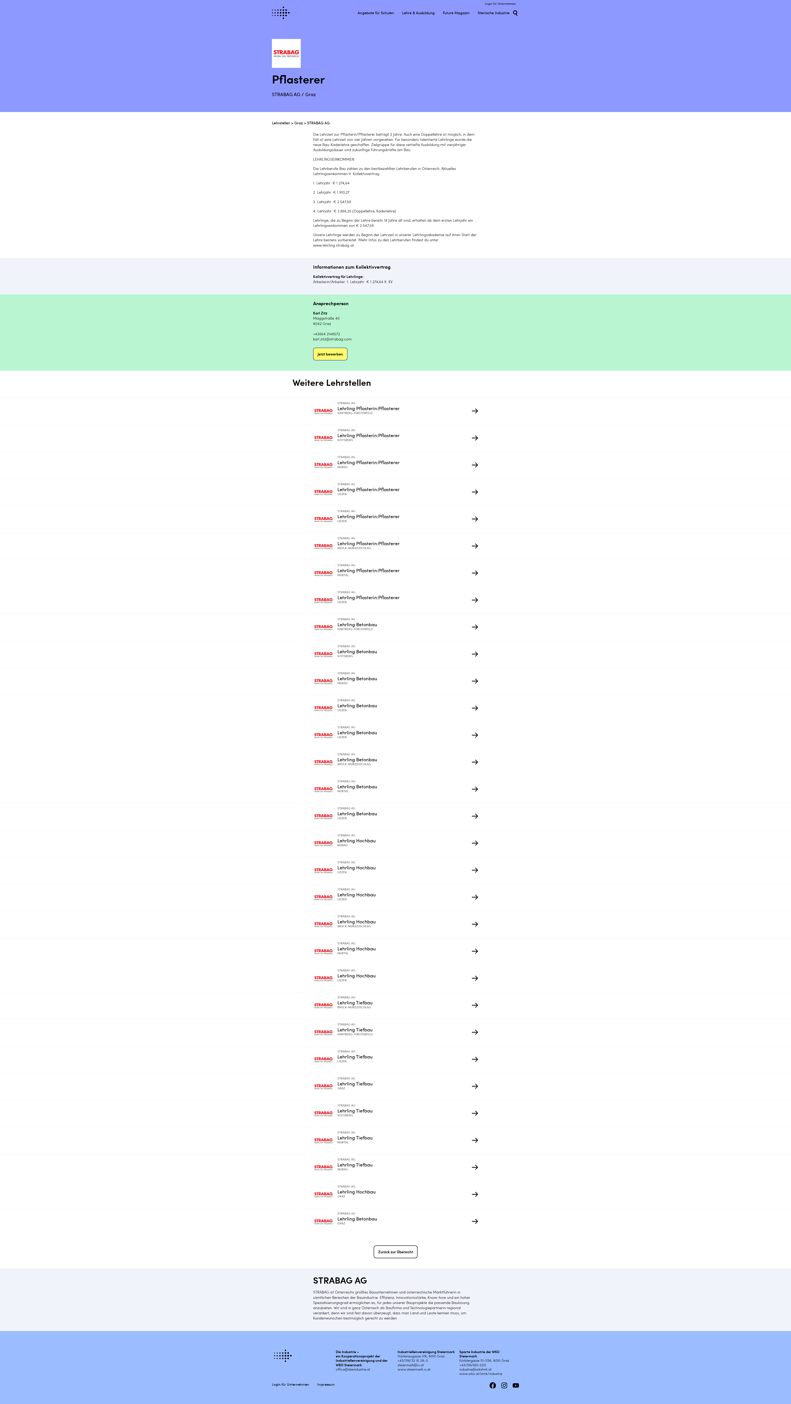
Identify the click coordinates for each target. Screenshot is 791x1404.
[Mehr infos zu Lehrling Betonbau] (325, 627)
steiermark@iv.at (411, 1364)
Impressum (326, 1384)
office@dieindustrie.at (353, 1369)
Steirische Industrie (493, 12)
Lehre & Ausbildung (418, 12)
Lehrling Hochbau (356, 840)
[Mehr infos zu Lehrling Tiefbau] (325, 1005)
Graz (298, 122)
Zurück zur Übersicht (395, 1251)
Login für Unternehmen (500, 4)
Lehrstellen (281, 122)
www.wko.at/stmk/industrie (480, 1373)
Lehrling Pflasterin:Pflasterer (368, 408)
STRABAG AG (318, 122)
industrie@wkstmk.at (475, 1369)
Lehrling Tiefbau (355, 1002)
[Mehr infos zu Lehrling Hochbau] (325, 843)
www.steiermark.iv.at (414, 1369)
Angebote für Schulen (376, 12)
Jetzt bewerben (330, 354)
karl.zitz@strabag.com (332, 338)
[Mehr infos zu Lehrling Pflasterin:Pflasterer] (325, 411)
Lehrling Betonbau (357, 624)
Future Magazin (456, 12)
